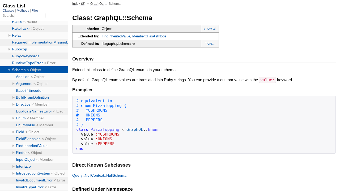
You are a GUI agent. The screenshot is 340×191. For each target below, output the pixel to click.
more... (210, 43)
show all (210, 29)
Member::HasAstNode (149, 36)
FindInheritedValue (116, 36)
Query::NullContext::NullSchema (99, 175)
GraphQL (97, 4)
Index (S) (78, 4)
